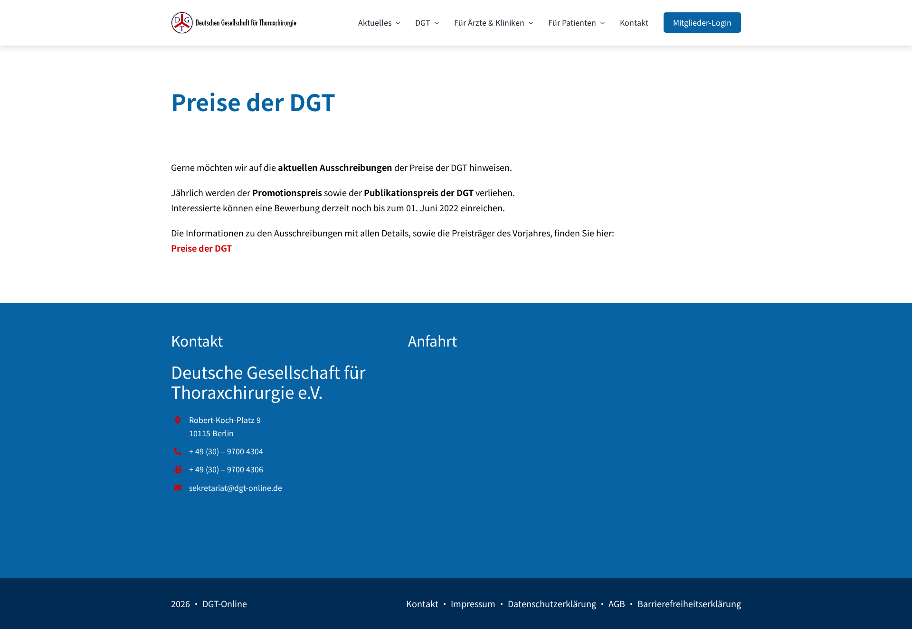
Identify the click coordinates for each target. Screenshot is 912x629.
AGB (616, 603)
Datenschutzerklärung (552, 603)
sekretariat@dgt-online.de (235, 487)
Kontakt (422, 603)
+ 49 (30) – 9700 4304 (226, 451)
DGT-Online (224, 603)
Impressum (473, 603)
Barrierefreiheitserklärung (689, 603)
